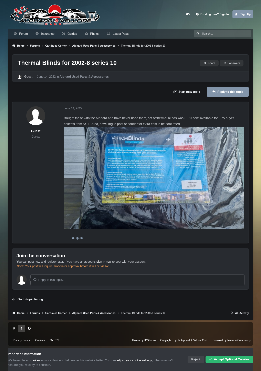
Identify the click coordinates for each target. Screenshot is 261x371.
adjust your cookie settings (134, 360)
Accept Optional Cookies (231, 359)
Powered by (232, 340)
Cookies (40, 340)
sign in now (103, 261)
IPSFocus (150, 340)
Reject (195, 359)
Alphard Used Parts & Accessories (84, 76)
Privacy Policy (21, 340)
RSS (56, 340)
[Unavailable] (154, 130)
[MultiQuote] (65, 238)
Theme (136, 340)
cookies (35, 360)
